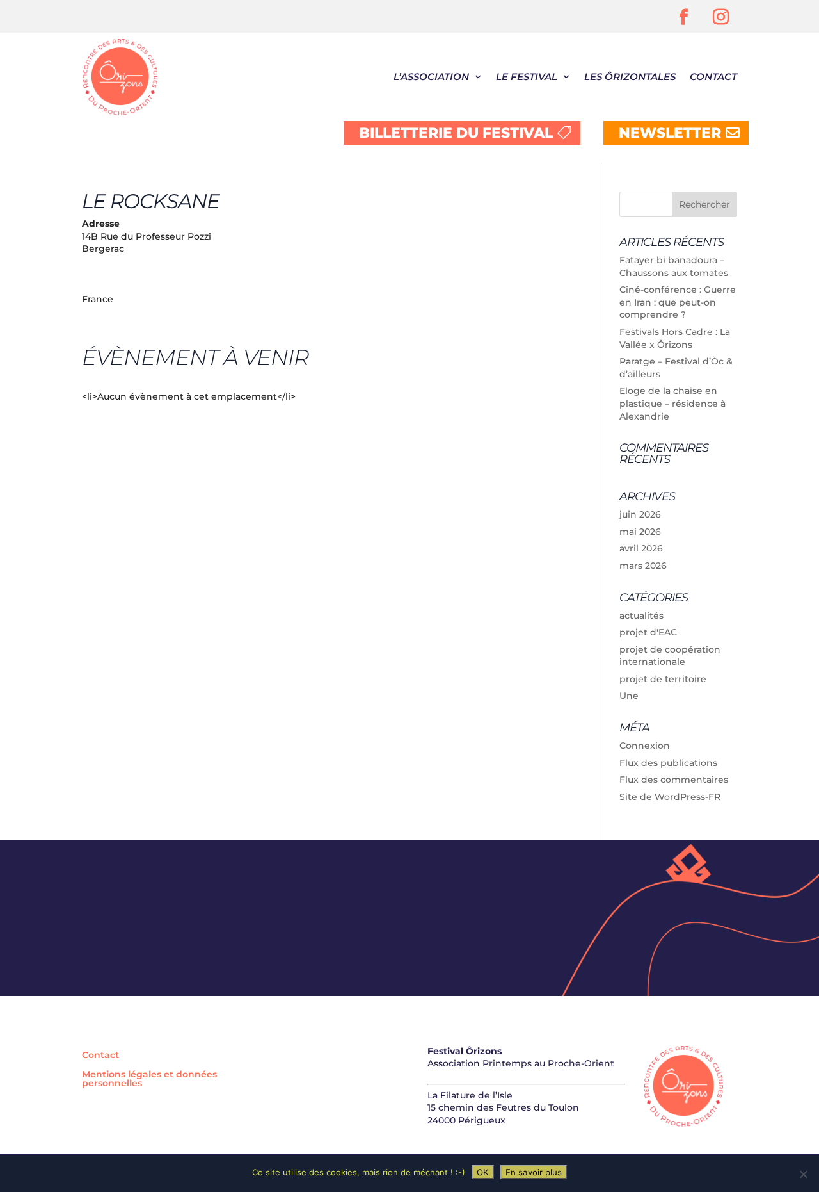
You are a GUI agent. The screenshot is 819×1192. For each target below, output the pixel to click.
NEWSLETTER (670, 133)
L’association (431, 76)
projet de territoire (662, 679)
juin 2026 (640, 514)
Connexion (644, 745)
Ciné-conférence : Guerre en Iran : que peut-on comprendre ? (677, 302)
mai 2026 (640, 531)
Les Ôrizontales (630, 76)
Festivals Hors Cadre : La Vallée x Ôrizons (674, 338)
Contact (713, 76)
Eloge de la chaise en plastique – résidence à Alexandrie (672, 403)
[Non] (803, 1174)
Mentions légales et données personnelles (149, 1079)
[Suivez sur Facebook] (684, 17)
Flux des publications (668, 763)
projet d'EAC (648, 632)
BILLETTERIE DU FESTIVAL (456, 133)
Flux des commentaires (673, 779)
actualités (641, 615)
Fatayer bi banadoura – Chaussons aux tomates (673, 266)
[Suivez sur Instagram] (721, 17)
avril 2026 (641, 548)
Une (629, 695)
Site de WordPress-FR (669, 797)
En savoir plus (533, 1172)
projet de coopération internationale (669, 656)
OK (483, 1172)
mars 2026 (643, 565)
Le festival (526, 76)
